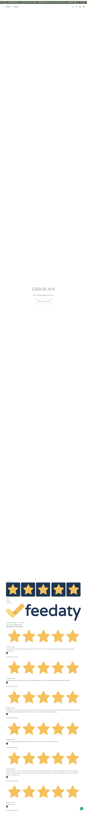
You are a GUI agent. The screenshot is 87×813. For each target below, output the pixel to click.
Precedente (10, 626)
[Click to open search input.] (73, 7)
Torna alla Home (43, 301)
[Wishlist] (69, 7)
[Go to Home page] (3, 7)
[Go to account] (76, 7)
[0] (80, 7)
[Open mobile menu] (84, 7)
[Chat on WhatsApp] (81, 808)
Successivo (19, 626)
